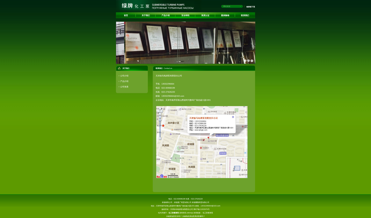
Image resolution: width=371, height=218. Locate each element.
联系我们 (245, 15)
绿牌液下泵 (250, 7)
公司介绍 (124, 76)
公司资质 (124, 87)
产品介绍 (166, 15)
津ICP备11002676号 (201, 209)
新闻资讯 (182, 213)
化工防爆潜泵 (208, 213)
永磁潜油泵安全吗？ (174, 216)
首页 (126, 15)
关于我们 (146, 15)
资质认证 (205, 15)
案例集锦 (225, 15)
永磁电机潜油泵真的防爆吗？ (193, 216)
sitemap (190, 213)
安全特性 (185, 15)
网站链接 (226, 6)
